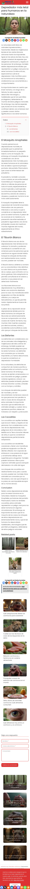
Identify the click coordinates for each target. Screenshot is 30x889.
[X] (6, 40)
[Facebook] (3, 40)
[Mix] (20, 40)
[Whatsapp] (23, 40)
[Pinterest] (15, 40)
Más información (19, 880)
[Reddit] (9, 40)
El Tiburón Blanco (12, 126)
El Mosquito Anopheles (13, 124)
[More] (26, 40)
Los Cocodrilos (14, 132)
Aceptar (15, 885)
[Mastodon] (18, 40)
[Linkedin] (12, 40)
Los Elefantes (13, 129)
